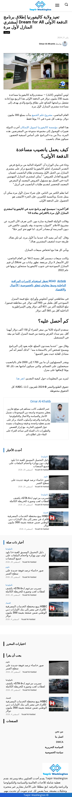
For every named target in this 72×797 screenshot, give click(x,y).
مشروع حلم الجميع (42, 115)
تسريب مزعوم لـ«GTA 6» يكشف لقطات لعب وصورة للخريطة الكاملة (29, 499)
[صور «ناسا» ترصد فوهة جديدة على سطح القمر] (59, 482)
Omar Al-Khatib (47, 43)
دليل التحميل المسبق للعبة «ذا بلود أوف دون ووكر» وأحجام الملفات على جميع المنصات (29, 463)
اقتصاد (6, 32)
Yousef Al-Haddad (42, 470)
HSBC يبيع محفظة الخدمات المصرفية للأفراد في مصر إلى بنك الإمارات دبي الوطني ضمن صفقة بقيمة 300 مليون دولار (28, 521)
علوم (46, 476)
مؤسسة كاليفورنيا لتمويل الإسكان (38, 127)
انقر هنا (20, 378)
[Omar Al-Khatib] (65, 43)
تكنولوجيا (44, 456)
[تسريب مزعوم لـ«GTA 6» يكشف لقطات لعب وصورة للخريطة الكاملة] (59, 501)
